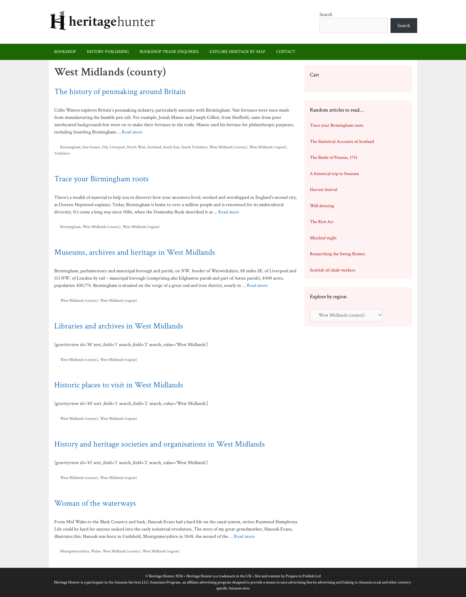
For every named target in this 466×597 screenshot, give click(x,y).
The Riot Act (321, 222)
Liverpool (117, 147)
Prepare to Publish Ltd (303, 576)
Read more (132, 132)
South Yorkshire (194, 147)
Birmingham (70, 147)
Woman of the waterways (95, 503)
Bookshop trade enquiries (169, 52)
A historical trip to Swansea (334, 174)
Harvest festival (323, 190)
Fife (105, 147)
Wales (96, 551)
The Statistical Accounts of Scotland (342, 142)
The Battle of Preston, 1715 (333, 157)
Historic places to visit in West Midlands (118, 385)
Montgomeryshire (74, 551)
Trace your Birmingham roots (101, 179)
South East (171, 147)
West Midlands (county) (228, 147)
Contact (285, 52)
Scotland (154, 147)
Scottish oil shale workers (332, 270)
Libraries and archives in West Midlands (118, 326)
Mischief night (323, 238)
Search (326, 14)
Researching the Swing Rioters (337, 254)
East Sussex (91, 147)
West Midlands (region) (267, 147)
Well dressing (322, 206)
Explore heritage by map (237, 52)
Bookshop (65, 52)
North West (136, 147)
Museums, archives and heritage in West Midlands (134, 252)
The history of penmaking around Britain (120, 91)
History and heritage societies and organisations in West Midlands (159, 444)
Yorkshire (62, 153)
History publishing (108, 52)
